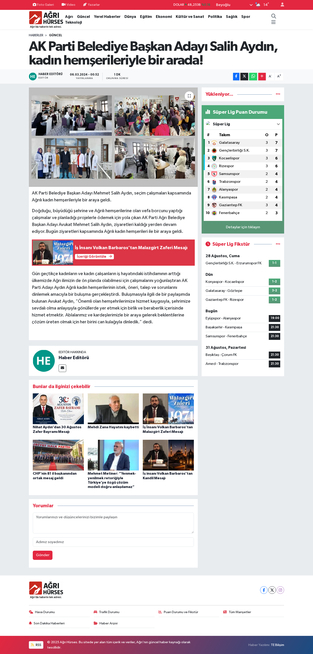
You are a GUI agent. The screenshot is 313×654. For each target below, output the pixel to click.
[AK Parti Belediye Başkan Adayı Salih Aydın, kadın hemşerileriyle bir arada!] (113, 137)
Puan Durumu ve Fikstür (181, 612)
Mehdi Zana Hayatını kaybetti (113, 427)
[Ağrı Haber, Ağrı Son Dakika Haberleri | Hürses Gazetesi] (46, 19)
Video (70, 4)
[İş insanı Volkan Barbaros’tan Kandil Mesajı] (168, 455)
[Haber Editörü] (44, 361)
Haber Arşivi (108, 623)
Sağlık (231, 17)
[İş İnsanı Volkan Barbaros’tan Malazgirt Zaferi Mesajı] (168, 409)
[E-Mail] (62, 368)
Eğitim (146, 17)
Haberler (36, 35)
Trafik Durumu (109, 612)
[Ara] (273, 17)
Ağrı (69, 17)
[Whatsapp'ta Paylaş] (253, 76)
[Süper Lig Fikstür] (278, 244)
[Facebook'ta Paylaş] (236, 76)
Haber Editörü (74, 357)
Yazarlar (94, 4)
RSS (38, 645)
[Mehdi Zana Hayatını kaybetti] (113, 409)
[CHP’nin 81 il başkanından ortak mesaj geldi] (58, 455)
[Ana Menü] (273, 22)
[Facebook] (264, 590)
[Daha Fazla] (262, 76)
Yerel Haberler (107, 17)
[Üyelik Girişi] (280, 5)
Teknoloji (73, 22)
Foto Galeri (45, 4)
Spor (245, 17)
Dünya (130, 17)
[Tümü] (278, 94)
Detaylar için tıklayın (243, 227)
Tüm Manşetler (240, 612)
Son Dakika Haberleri (49, 623)
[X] (272, 590)
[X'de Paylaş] (244, 76)
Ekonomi (164, 17)
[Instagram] (280, 590)
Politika (215, 17)
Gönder (42, 555)
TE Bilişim (277, 645)
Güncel (83, 17)
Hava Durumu (45, 612)
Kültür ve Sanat (190, 17)
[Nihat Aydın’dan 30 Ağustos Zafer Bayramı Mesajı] (58, 409)
